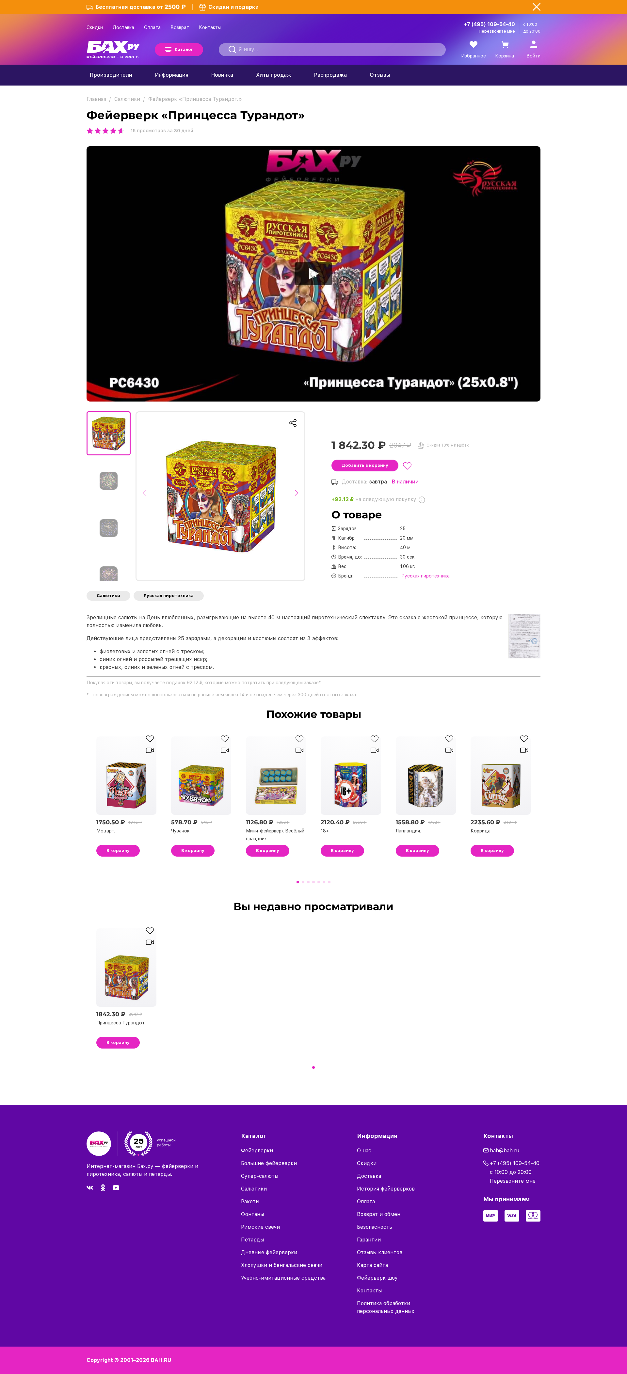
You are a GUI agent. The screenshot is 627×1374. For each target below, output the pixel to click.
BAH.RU (161, 1360)
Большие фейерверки (269, 1163)
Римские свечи (260, 1227)
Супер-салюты (259, 1176)
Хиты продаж (273, 75)
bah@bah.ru (504, 1150)
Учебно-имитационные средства (283, 1278)
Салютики (108, 595)
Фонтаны (252, 1214)
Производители (111, 75)
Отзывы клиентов (379, 1252)
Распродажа (330, 75)
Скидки (95, 27)
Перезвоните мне (497, 31)
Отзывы (380, 75)
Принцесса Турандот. (120, 1022)
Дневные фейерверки (269, 1252)
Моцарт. (105, 830)
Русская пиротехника (169, 595)
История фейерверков (386, 1189)
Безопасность (374, 1227)
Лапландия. (408, 830)
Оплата (152, 27)
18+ (325, 830)
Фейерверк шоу (377, 1278)
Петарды (252, 1240)
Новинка (222, 75)
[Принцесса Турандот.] (220, 496)
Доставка (123, 27)
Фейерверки (257, 1150)
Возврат (179, 27)
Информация (171, 75)
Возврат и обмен (378, 1214)
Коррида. (481, 830)
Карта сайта (372, 1265)
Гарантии (369, 1240)
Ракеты (250, 1201)
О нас (364, 1150)
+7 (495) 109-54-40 (489, 24)
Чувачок (180, 830)
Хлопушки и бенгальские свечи (281, 1265)
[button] (146, 496)
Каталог (184, 49)
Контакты (210, 27)
